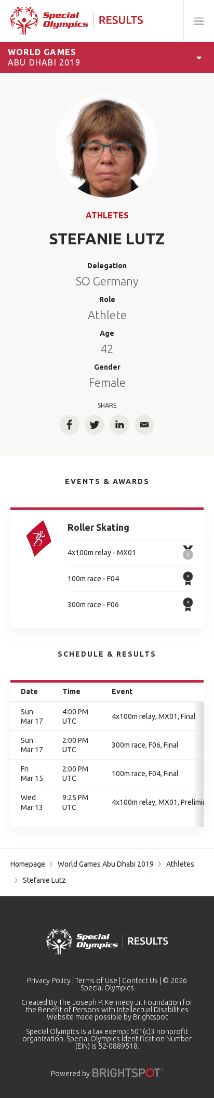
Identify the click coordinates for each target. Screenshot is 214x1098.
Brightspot (150, 1017)
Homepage (27, 864)
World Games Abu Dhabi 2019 (106, 864)
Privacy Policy (49, 980)
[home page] (76, 20)
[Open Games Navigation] (199, 57)
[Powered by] (127, 1072)
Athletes (107, 215)
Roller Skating (98, 527)
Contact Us (140, 980)
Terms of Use (96, 980)
